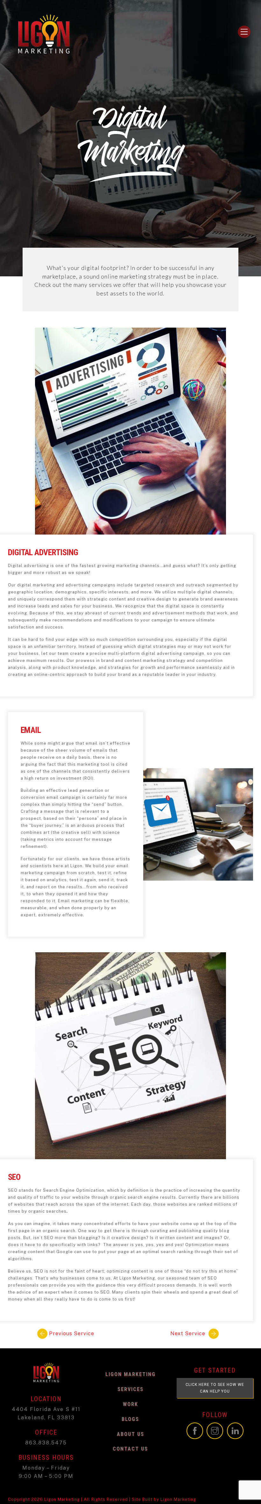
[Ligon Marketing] (43, 56)
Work (130, 1404)
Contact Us (130, 1449)
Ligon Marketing (130, 1374)
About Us (130, 1434)
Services (130, 1389)
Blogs (130, 1419)
